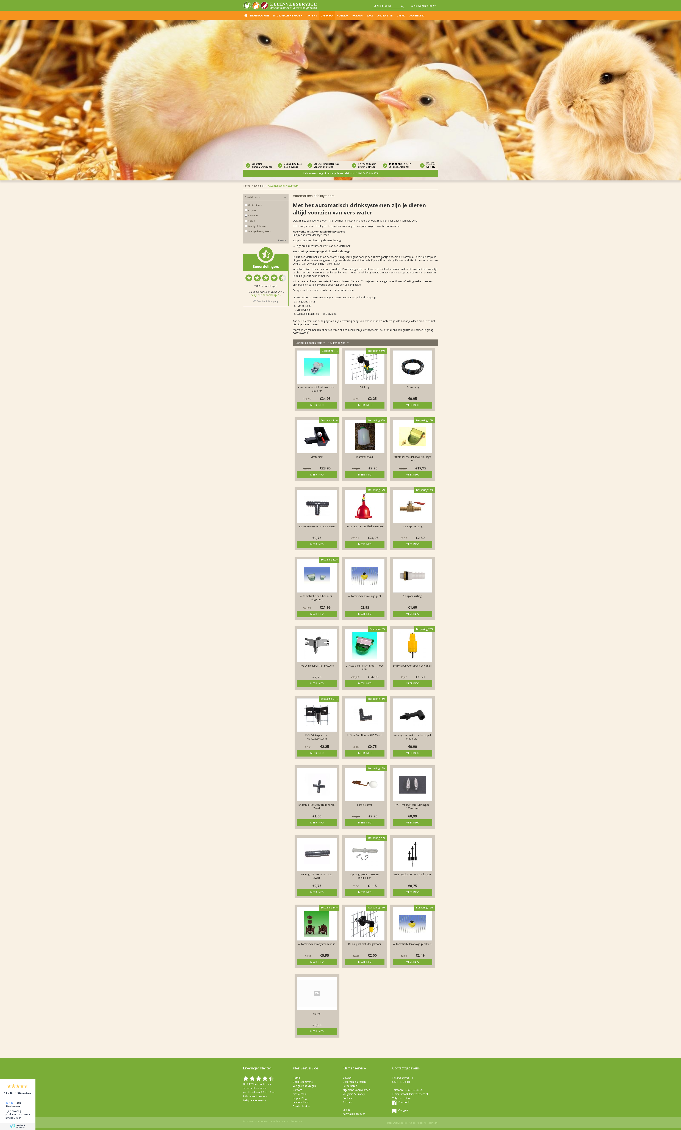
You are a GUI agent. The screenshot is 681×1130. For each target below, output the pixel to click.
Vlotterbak (317, 456)
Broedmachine (259, 15)
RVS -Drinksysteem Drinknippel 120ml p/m (412, 806)
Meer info (317, 405)
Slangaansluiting (412, 596)
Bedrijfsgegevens (303, 1081)
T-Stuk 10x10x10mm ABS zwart (317, 526)
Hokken (357, 15)
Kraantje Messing (412, 526)
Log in (346, 1109)
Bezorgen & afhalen (354, 1081)
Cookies (347, 1098)
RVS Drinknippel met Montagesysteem (316, 736)
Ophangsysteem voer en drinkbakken (364, 876)
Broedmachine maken (288, 15)
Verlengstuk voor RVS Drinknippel (412, 874)
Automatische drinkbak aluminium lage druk (316, 389)
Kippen (252, 210)
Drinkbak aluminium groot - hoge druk (365, 667)
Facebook (404, 1102)
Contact (297, 1090)
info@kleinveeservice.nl (414, 1094)
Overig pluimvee (257, 226)
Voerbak (342, 15)
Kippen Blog (300, 1098)
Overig (401, 15)
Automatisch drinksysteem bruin (316, 944)
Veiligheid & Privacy (354, 1094)
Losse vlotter (364, 804)
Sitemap (347, 1102)
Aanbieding (417, 15)
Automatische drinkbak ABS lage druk (412, 458)
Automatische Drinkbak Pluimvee (365, 526)
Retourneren (350, 1085)
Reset (283, 240)
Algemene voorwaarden (356, 1090)
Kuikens (311, 15)
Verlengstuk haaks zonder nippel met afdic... (412, 736)
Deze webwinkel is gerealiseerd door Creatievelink (412, 1122)
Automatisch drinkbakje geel (364, 596)
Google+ (403, 1110)
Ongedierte (385, 15)
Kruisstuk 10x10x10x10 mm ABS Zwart (316, 806)
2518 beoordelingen (399, 166)
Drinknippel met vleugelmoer (364, 944)
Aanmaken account (354, 1113)
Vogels (251, 220)
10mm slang (412, 387)
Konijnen (253, 215)
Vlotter (317, 1013)
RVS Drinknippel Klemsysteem (317, 665)
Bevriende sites (301, 1106)
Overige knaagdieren (259, 231)
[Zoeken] (402, 6)
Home (246, 15)
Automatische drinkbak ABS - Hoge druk (316, 597)
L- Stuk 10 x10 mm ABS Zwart (364, 735)
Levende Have (301, 1102)
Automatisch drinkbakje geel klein (412, 944)
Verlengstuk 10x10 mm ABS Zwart (317, 876)
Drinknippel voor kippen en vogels (412, 665)
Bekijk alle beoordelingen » (265, 295)
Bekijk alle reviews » (254, 1100)
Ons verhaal (299, 1094)
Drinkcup (364, 387)
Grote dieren (255, 205)
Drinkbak (327, 15)
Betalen (347, 1077)
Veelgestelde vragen (304, 1085)
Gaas (370, 15)
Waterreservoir (364, 456)
